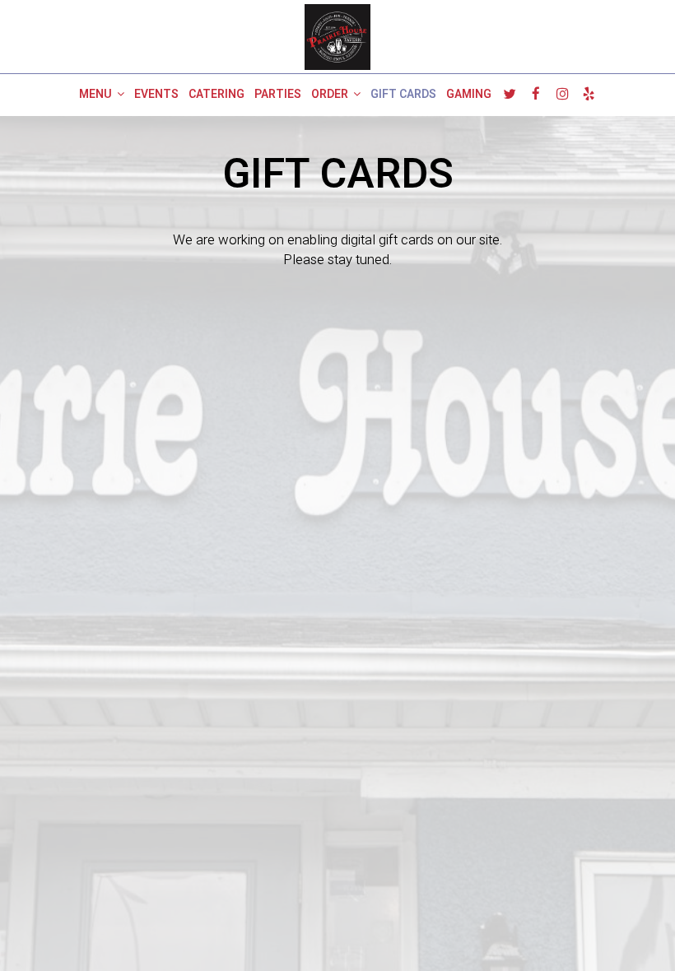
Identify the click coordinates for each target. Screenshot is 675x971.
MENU (96, 94)
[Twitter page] (509, 94)
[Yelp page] (588, 94)
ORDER (331, 94)
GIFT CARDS (403, 94)
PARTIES (277, 94)
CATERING (216, 94)
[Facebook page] (536, 94)
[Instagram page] (562, 94)
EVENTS (156, 94)
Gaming (468, 94)
